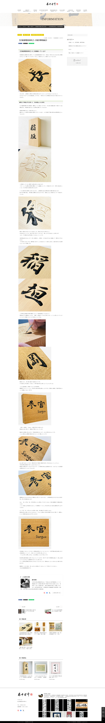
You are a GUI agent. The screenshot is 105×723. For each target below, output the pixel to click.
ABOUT (27, 11)
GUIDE (85, 11)
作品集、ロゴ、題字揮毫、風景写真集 (76, 42)
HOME (19, 11)
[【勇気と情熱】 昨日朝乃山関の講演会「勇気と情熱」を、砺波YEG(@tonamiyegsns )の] (82, 705)
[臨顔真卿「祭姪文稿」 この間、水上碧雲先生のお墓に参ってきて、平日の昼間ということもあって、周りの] (69, 705)
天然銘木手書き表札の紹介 (37, 34)
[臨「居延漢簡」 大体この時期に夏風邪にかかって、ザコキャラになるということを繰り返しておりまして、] (57, 705)
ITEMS (35, 11)
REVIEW (78, 11)
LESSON (70, 11)
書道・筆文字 (26, 34)
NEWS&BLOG (53, 11)
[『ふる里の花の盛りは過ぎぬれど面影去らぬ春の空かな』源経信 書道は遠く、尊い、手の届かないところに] (44, 705)
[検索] (86, 35)
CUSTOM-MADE (43, 11)
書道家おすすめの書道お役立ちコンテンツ (77, 45)
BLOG (19, 34)
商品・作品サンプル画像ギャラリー (76, 52)
